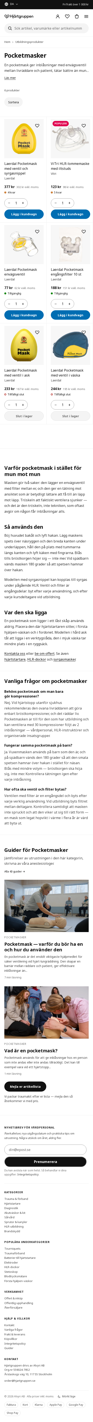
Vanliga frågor (13, 1330)
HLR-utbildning (14, 1226)
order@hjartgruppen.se (19, 1381)
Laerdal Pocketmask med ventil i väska (67, 372)
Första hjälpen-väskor (18, 1281)
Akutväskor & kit (14, 1213)
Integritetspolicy (28, 1174)
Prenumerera (45, 1161)
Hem (7, 42)
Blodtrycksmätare (15, 1276)
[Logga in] (57, 16)
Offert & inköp (13, 1298)
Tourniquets (12, 1248)
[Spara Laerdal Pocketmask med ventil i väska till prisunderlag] (83, 332)
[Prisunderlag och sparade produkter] (67, 16)
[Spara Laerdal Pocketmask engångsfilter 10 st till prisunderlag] (83, 231)
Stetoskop (11, 1272)
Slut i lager (24, 416)
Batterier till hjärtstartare (20, 1258)
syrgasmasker (64, 659)
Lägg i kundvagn (24, 214)
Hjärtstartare (12, 1203)
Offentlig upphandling (18, 1303)
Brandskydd (12, 1231)
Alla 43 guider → (14, 871)
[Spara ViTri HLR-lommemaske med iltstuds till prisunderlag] (83, 125)
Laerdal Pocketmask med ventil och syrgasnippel (20, 168)
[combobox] (46, 28)
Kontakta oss (14, 653)
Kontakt (9, 1325)
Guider (8, 1348)
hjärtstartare (15, 659)
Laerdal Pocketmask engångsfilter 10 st (67, 272)
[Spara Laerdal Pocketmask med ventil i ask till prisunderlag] (37, 332)
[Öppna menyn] (86, 16)
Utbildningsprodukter (29, 42)
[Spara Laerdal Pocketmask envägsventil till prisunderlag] (37, 231)
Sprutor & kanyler (15, 1222)
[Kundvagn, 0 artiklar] (76, 16)
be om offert (45, 653)
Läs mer (10, 78)
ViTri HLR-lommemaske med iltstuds (70, 166)
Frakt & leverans (14, 1334)
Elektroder (11, 1262)
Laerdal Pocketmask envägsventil (20, 272)
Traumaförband (14, 1253)
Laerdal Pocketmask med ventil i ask (20, 372)
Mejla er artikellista (25, 1087)
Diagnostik (11, 1208)
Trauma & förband (16, 1199)
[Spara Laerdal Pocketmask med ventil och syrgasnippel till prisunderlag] (37, 125)
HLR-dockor (36, 659)
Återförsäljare (13, 1307)
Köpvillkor (10, 1339)
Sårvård (9, 1217)
